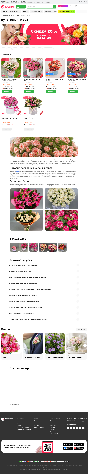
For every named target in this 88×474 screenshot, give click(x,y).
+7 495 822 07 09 (13, 1)
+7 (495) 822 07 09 (71, 418)
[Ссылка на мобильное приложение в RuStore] (68, 448)
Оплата (12, 2)
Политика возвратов (21, 465)
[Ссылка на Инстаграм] (71, 428)
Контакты (17, 2)
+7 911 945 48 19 (21, 1)
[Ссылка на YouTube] (83, 428)
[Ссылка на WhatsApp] (80, 428)
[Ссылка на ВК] (74, 428)
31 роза (27, 49)
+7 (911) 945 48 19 (82, 418)
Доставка (7, 2)
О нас (2, 2)
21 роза (15, 49)
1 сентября (48, 11)
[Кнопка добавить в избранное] (19, 59)
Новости (38, 2)
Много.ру (48, 2)
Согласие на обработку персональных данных (38, 465)
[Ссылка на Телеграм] (68, 428)
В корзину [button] (6, 91)
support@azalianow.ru (72, 424)
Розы (3, 11)
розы (17, 171)
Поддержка (23, 2)
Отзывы (3, 1)
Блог (42, 2)
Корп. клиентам (31, 2)
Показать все (47, 49)
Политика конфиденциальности (57, 465)
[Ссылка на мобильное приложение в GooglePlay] (79, 444)
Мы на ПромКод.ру (44, 467)
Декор (24, 11)
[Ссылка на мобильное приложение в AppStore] (68, 444)
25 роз (21, 49)
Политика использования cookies (74, 465)
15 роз (9, 49)
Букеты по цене (14, 11)
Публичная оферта (10, 465)
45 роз (39, 49)
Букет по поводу (35, 11)
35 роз (33, 49)
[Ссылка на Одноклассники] (77, 428)
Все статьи (81, 329)
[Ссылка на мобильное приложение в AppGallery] (79, 448)
